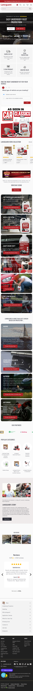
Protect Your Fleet (16, 649)
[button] (6, 539)
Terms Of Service (27, 641)
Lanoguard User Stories (4, 649)
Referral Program (4, 651)
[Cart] (27, 5)
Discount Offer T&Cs (27, 645)
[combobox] (16, 8)
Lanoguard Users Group (19, 666)
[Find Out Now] (16, 283)
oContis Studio (12, 687)
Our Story (3, 641)
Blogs (2, 656)
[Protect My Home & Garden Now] (16, 386)
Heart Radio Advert (16, 651)
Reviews (2, 643)
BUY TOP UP (20, 28)
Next (27, 102)
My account (15, 653)
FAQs (14, 644)
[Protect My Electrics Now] (16, 246)
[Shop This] (16, 265)
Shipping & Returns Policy (16, 642)
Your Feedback (3, 646)
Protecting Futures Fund (4, 654)
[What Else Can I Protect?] (16, 362)
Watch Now (16, 190)
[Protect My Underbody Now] (16, 204)
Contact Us (3, 644)
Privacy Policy (27, 643)
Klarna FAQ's (15, 646)
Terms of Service (20, 685)
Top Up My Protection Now (11, 227)
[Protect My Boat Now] (16, 337)
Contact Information (15, 684)
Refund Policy (4, 685)
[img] (18, 577)
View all (30, 141)
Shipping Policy (11, 685)
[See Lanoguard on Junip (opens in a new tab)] (19, 591)
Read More (7, 519)
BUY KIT (11, 28)
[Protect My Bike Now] (16, 410)
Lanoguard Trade (16, 648)
